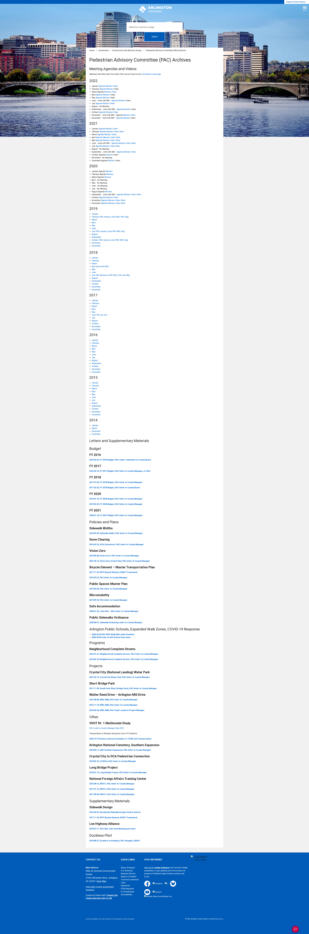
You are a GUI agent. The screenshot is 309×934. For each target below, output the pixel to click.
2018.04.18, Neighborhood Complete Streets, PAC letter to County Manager (123, 659)
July (93, 318)
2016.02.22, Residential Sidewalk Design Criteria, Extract (114, 812)
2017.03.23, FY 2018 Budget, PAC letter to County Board (114, 487)
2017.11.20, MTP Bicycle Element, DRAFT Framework (113, 572)
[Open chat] (295, 929)
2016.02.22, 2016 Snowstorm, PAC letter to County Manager (116, 544)
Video (115, 86)
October (95, 284)
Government (103, 50)
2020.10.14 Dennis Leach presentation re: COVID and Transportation (120, 739)
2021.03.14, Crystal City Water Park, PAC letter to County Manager (119, 677)
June (94, 228)
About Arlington (128, 867)
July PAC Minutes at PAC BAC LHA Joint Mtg (111, 275)
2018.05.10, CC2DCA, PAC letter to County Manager (112, 761)
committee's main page (151, 74)
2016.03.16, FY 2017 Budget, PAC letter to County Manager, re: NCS (119, 471)
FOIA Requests (127, 889)
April (94, 222)
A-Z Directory (127, 871)
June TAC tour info (99, 315)
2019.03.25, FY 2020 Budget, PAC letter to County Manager (116, 504)
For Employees (127, 892)
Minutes (109, 86)
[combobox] (296, 2)
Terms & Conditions (105, 919)
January (95, 214)
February (95, 261)
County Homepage (92, 919)
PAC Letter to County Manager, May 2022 (106, 728)
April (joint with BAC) (100, 266)
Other (121, 131)
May (93, 225)
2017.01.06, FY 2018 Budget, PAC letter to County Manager (116, 482)
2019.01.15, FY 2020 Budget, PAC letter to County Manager (116, 499)
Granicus (220, 919)
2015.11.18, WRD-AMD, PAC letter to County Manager (113, 705)
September (96, 237)
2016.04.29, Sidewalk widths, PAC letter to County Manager (116, 533)
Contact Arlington (128, 919)
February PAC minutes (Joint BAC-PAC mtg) (110, 217)
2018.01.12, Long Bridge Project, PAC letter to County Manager (118, 772)
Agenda (102, 86)
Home (91, 50)
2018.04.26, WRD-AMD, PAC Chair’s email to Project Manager (116, 710)
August (95, 234)
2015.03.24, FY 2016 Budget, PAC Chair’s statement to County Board (120, 460)
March (94, 220)
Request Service (128, 873)
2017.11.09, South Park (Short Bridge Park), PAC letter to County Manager (123, 688)
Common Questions (130, 879)
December (96, 246)
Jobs (123, 882)
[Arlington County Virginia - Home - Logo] (155, 9)
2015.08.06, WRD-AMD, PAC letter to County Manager (113, 700)
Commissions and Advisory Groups (127, 50)
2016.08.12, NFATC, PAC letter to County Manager (112, 784)
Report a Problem (129, 876)
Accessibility (126, 894)
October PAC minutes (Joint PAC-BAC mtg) (110, 240)
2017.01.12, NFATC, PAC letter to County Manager (112, 789)
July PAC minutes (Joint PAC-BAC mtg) (108, 231)
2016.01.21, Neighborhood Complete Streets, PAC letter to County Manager (123, 654)
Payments (125, 885)
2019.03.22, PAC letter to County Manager (108, 577)
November (96, 243)
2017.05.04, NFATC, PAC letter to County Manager (112, 794)
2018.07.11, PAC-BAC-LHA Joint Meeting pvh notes (112, 829)
